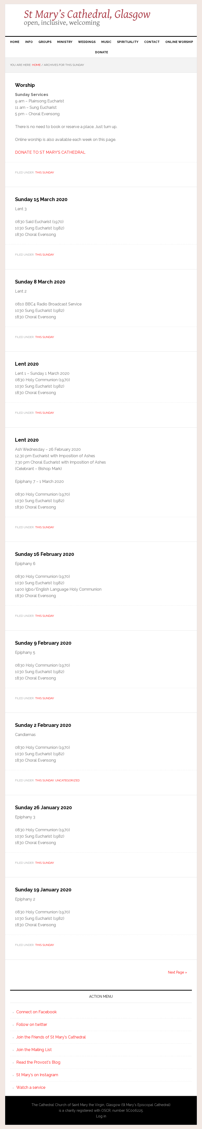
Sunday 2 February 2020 (43, 725)
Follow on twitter (31, 1024)
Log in (101, 1116)
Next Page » (177, 972)
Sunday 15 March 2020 (41, 199)
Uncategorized (67, 780)
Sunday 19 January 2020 (43, 890)
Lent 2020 (27, 364)
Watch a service (30, 1087)
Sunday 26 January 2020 (43, 807)
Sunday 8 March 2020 (40, 282)
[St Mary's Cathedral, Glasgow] (101, 21)
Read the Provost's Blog (38, 1062)
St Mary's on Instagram (37, 1075)
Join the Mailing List (34, 1049)
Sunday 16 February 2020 (44, 554)
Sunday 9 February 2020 (43, 643)
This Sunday (44, 172)
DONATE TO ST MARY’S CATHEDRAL (50, 152)
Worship (25, 85)
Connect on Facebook (36, 1012)
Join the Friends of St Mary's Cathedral (51, 1037)
